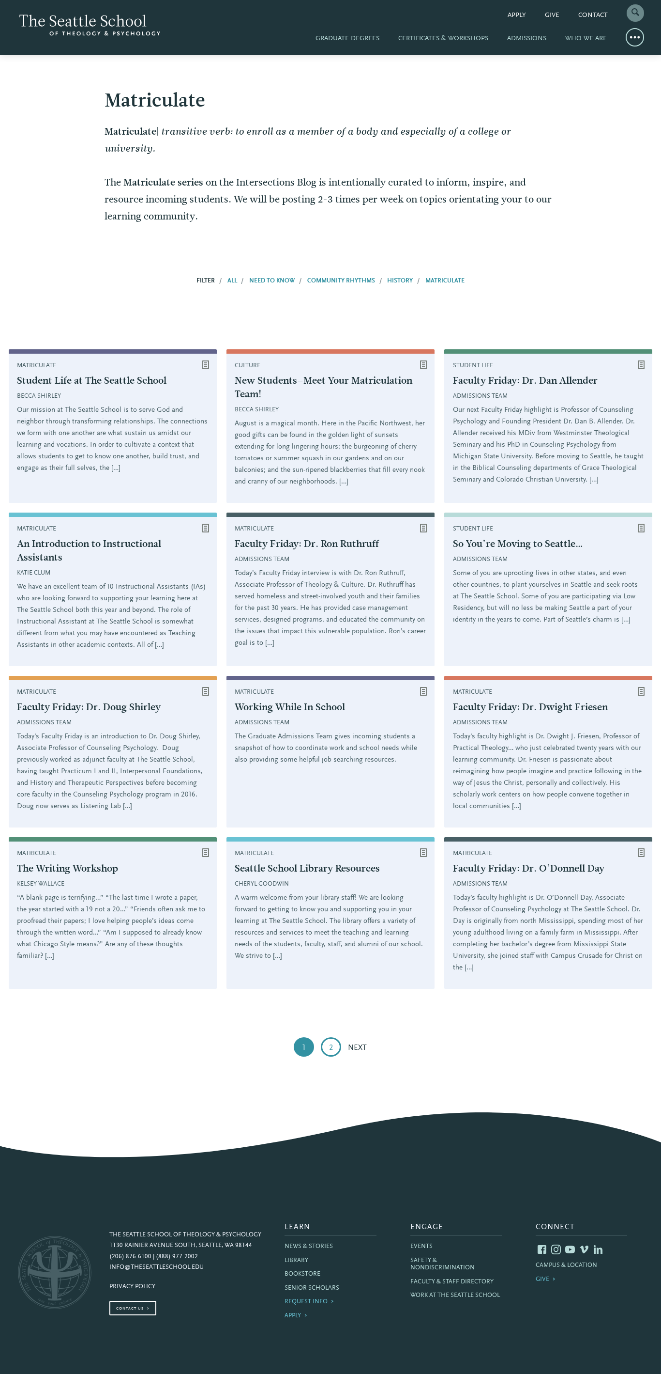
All (232, 281)
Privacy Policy (132, 1287)
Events (421, 1246)
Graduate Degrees (347, 38)
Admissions (526, 38)
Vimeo (584, 1249)
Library (296, 1261)
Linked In (598, 1249)
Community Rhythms (341, 281)
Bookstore (302, 1274)
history (400, 281)
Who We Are (586, 38)
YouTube (570, 1249)
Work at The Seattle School (455, 1295)
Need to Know (272, 281)
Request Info (306, 1302)
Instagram (556, 1249)
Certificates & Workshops (443, 38)
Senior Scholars (312, 1288)
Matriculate (445, 281)
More (635, 37)
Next (357, 1048)
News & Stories (309, 1246)
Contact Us (130, 1309)
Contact (593, 15)
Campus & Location (566, 1265)
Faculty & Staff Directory (452, 1282)
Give (552, 15)
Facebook (542, 1249)
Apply (517, 15)
